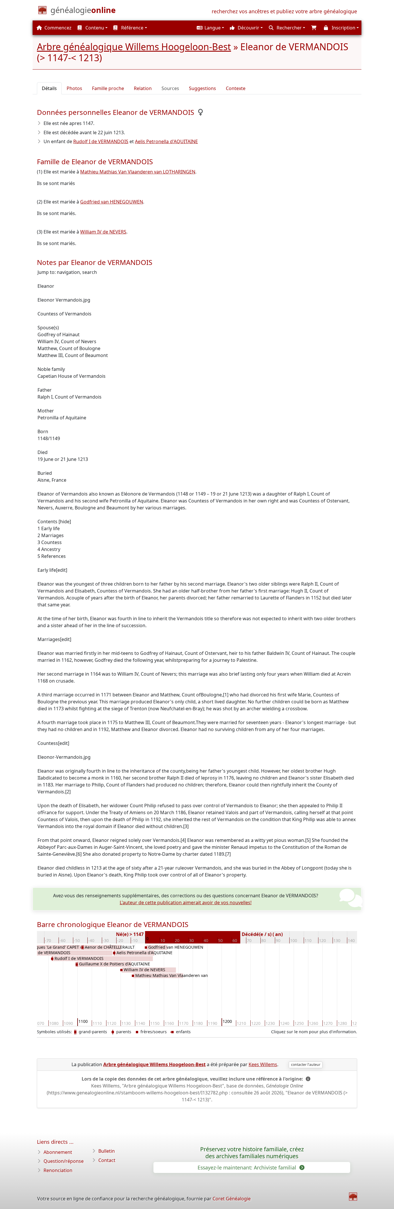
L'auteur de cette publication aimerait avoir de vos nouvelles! (186, 902)
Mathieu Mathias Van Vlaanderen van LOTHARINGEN (137, 172)
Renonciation (58, 1170)
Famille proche (108, 88)
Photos (74, 88)
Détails (49, 88)
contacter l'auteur (305, 1064)
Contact (106, 1160)
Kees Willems (263, 1064)
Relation (143, 88)
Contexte (235, 88)
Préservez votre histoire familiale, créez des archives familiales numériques (252, 1153)
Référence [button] (131, 28)
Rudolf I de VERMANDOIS (100, 141)
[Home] (353, 1197)
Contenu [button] (94, 28)
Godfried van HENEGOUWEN (111, 202)
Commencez (57, 28)
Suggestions (202, 88)
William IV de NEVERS (103, 232)
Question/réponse (64, 1161)
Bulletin (106, 1151)
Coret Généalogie (232, 1198)
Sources (170, 88)
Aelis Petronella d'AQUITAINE (166, 141)
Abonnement (58, 1152)
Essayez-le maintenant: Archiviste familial (248, 1167)
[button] (209, 28)
